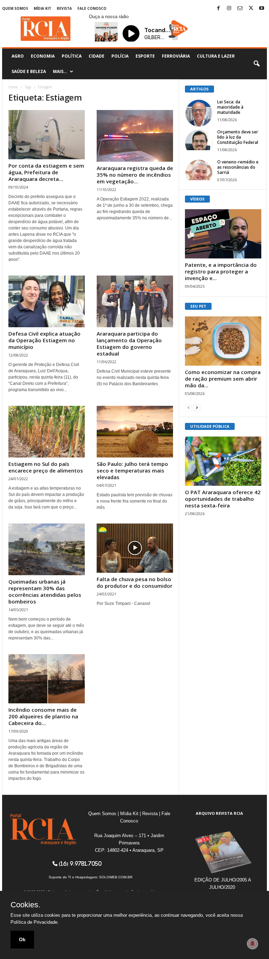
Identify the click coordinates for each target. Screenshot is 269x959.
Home (13, 87)
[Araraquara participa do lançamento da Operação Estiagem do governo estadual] (135, 301)
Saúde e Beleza (29, 71)
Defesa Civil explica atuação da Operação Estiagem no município (44, 340)
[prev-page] (188, 407)
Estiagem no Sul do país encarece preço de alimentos (45, 467)
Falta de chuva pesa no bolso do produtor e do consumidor (134, 582)
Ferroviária (176, 56)
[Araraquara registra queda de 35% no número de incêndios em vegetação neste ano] (135, 136)
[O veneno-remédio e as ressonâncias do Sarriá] (199, 169)
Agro (18, 56)
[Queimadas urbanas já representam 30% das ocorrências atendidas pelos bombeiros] (46, 549)
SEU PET (198, 306)
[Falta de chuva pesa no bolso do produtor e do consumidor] (135, 548)
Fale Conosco (91, 8)
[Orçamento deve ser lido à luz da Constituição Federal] (199, 139)
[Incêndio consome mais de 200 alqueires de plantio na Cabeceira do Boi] (46, 678)
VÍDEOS (197, 199)
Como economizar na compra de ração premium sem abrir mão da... (223, 378)
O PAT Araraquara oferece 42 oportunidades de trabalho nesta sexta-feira (223, 499)
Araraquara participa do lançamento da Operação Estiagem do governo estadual (129, 343)
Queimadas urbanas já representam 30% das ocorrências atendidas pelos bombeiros (44, 591)
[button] (256, 64)
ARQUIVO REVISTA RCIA (219, 813)
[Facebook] (218, 8)
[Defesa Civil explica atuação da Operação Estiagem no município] (46, 301)
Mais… (60, 71)
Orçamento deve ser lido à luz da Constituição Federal (237, 137)
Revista (64, 8)
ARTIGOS (199, 88)
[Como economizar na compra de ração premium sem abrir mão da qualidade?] (223, 341)
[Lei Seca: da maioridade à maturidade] (199, 113)
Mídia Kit (42, 8)
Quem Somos (15, 8)
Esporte (145, 56)
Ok (22, 939)
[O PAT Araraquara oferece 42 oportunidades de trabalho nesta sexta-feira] (223, 461)
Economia (43, 56)
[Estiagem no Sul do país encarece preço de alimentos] (46, 431)
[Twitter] (251, 8)
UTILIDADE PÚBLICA (209, 426)
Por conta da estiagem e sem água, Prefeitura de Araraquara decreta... (46, 172)
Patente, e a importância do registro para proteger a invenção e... (221, 271)
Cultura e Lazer (216, 56)
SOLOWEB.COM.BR (115, 877)
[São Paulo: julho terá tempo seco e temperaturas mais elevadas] (135, 431)
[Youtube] (261, 8)
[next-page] (196, 407)
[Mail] (240, 8)
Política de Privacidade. (35, 922)
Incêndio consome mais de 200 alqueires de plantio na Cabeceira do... (43, 716)
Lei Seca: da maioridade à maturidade (230, 107)
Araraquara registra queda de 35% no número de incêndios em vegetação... (135, 174)
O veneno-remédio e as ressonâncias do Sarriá (237, 167)
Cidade (96, 56)
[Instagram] (229, 8)
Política (72, 56)
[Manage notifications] (252, 943)
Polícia (120, 56)
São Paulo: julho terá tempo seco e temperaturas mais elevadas (132, 470)
